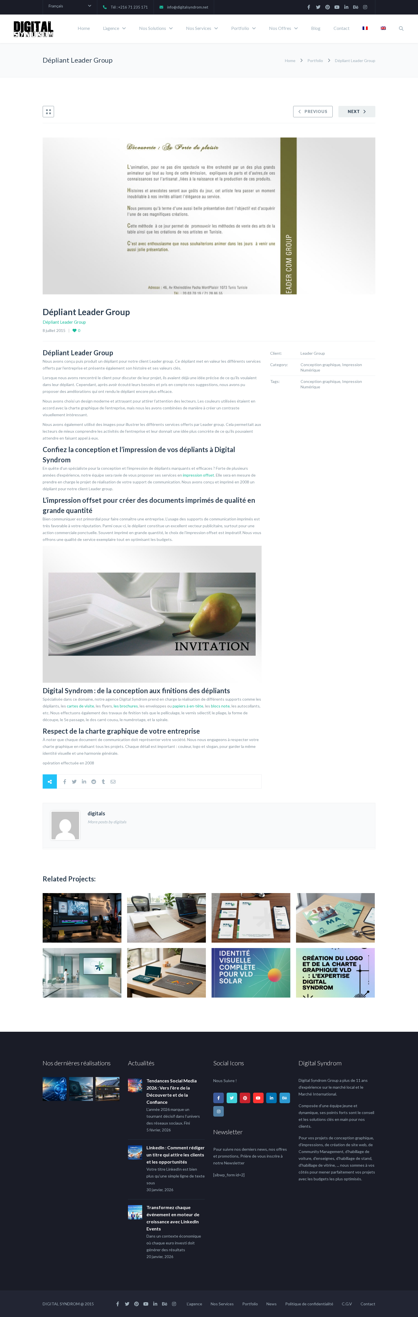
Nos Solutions (152, 28)
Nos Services (198, 28)
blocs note (220, 705)
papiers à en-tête (188, 705)
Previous (316, 111)
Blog (315, 28)
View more (82, 917)
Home (84, 28)
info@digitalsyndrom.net (187, 7)
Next (354, 111)
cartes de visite (80, 705)
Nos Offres (280, 28)
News (271, 1303)
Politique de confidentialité (309, 1303)
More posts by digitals (107, 821)
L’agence (111, 28)
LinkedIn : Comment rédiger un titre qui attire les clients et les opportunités (175, 1154)
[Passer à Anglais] (383, 29)
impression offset (198, 475)
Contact (341, 28)
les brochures (126, 705)
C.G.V (347, 1303)
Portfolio (240, 28)
